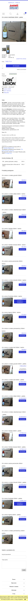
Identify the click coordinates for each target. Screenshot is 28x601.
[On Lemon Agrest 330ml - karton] (8, 318)
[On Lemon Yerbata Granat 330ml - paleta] (8, 453)
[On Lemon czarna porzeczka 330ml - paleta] (8, 472)
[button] (3, 14)
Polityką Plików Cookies (5, 597)
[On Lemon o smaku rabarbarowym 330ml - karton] (8, 218)
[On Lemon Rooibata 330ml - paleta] (8, 504)
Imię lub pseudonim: (6, 554)
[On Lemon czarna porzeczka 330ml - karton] (8, 269)
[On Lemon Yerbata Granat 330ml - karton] (8, 250)
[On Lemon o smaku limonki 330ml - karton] (8, 286)
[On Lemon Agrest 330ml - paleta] (8, 520)
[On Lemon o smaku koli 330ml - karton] (8, 353)
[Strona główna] (14, 7)
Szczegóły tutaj (8, 153)
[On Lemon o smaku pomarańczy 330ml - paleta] (8, 539)
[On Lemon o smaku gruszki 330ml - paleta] (8, 369)
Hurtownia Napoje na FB (9, 148)
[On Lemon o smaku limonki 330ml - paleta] (8, 488)
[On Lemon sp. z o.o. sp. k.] (9, 81)
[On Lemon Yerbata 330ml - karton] (8, 234)
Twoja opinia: (5, 559)
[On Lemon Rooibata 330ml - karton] (8, 302)
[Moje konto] (17, 14)
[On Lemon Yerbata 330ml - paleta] (8, 436)
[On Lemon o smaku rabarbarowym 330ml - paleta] (8, 420)
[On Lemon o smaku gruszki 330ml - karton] (8, 183)
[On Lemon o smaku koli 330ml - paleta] (8, 385)
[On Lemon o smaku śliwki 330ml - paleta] (8, 401)
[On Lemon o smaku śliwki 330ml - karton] (8, 199)
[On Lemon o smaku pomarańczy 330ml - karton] (8, 337)
